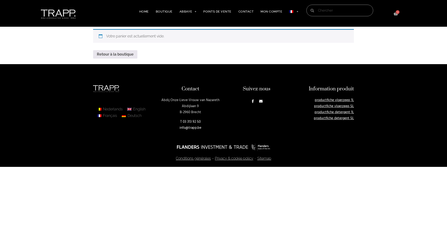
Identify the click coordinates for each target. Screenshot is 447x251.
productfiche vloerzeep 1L (334, 100)
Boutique (164, 11)
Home (144, 11)
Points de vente (217, 11)
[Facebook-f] (252, 101)
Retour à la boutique (115, 54)
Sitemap (264, 158)
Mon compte (271, 11)
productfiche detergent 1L (334, 112)
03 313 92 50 (192, 122)
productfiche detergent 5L (334, 118)
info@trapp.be (190, 128)
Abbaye (185, 11)
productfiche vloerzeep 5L (334, 106)
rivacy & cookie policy (234, 158)
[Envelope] (261, 101)
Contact (246, 11)
